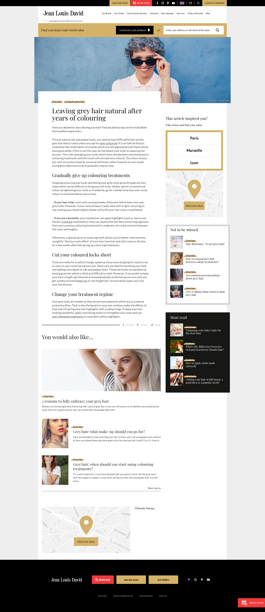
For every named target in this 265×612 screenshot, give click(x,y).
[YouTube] (173, 3)
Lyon (194, 162)
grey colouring (108, 143)
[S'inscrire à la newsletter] (191, 3)
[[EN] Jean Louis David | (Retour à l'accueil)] (63, 13)
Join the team (120, 3)
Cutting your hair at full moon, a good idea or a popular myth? (204, 381)
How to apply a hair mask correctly (200, 365)
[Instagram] (162, 3)
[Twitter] (156, 325)
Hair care (181, 13)
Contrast (67, 221)
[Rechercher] (218, 30)
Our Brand (106, 13)
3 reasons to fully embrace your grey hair (75, 401)
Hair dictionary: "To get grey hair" (205, 244)
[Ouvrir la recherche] (198, 3)
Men (208, 13)
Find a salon (102, 596)
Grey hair (57, 101)
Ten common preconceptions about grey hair (203, 277)
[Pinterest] (168, 3)
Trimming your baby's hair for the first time (203, 332)
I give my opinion (214, 3)
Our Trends (119, 13)
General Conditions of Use (123, 596)
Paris (194, 138)
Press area (163, 596)
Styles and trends (195, 13)
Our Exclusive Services (137, 13)
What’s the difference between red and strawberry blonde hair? (205, 348)
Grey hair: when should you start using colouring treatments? (113, 466)
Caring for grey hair (74, 101)
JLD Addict (163, 579)
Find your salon (194, 205)
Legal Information (146, 596)
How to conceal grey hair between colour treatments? (202, 260)
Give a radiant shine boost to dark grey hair (205, 293)
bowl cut (82, 280)
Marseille (194, 150)
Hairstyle (154, 13)
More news (154, 488)
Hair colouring (167, 13)
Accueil (45, 21)
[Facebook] (157, 3)
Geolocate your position (132, 30)
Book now (143, 3)
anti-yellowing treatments (67, 316)
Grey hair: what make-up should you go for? (109, 431)
